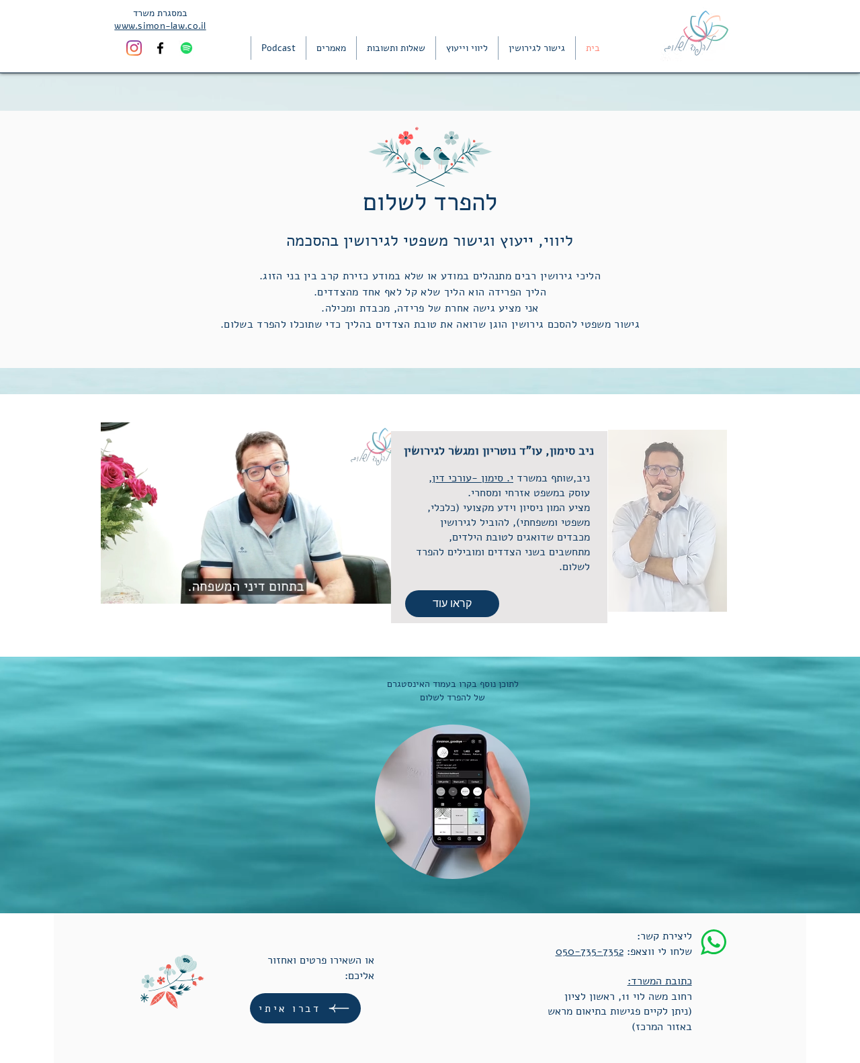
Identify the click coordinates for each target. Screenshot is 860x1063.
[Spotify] (186, 48)
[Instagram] (134, 48)
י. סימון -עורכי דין (472, 478)
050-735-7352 (590, 951)
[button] (375, 587)
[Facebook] (160, 48)
